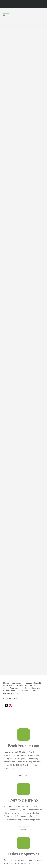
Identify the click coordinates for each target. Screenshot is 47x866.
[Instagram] (26, 4)
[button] (43, 17)
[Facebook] (21, 4)
